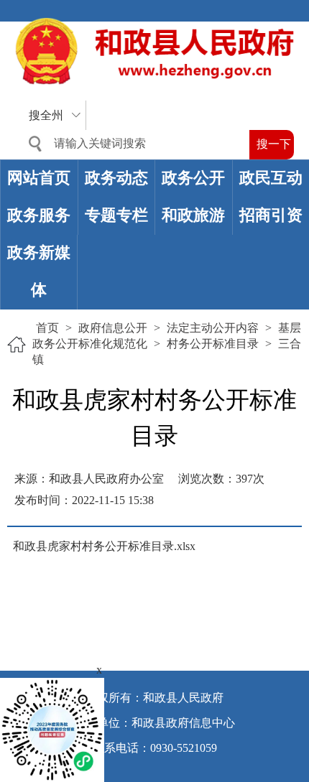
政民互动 (271, 178)
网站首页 (38, 178)
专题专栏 (116, 215)
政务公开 (193, 178)
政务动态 (116, 178)
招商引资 (271, 215)
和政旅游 (193, 215)
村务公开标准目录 (213, 344)
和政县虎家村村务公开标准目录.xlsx (104, 546)
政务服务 (38, 215)
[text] (133, 143)
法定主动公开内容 (213, 328)
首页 (47, 328)
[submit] (271, 144)
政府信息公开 (112, 328)
